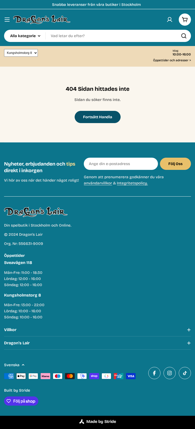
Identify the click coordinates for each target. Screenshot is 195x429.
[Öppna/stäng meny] (7, 20)
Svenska (12, 365)
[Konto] (170, 20)
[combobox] (97, 36)
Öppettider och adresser (172, 60)
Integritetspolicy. (132, 183)
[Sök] (184, 36)
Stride (24, 390)
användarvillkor (98, 183)
